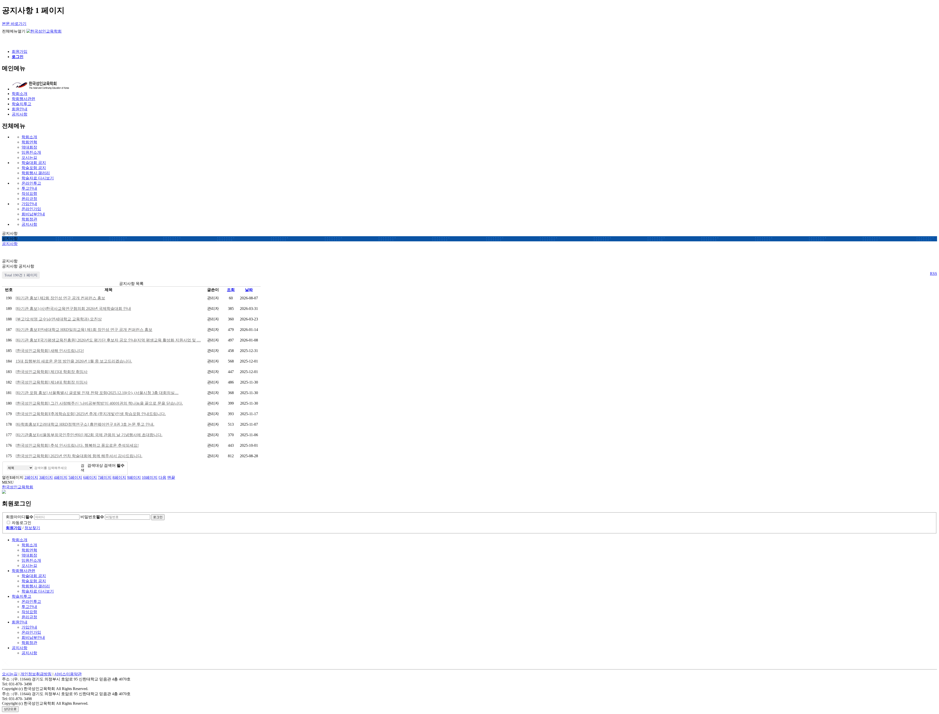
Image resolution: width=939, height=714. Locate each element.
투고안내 (29, 188)
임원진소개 (31, 152)
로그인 (158, 517)
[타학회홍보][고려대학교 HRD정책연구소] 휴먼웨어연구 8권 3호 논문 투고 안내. (85, 424)
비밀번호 (92, 517)
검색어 (114, 465)
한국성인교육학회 (17, 487)
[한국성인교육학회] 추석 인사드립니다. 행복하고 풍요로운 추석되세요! (77, 445)
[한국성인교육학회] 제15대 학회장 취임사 (52, 372)
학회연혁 (29, 142)
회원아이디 (19, 517)
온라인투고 (31, 183)
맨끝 (171, 477)
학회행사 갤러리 (36, 173)
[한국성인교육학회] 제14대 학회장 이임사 (52, 382)
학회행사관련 (23, 571)
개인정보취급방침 (36, 674)
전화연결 (5, 41)
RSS (933, 273)
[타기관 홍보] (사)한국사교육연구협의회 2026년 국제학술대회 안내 (73, 308)
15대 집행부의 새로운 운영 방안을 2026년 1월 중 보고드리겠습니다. (74, 361)
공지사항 (29, 224)
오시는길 (29, 157)
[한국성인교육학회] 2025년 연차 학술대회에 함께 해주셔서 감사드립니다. (79, 456)
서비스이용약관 (68, 674)
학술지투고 (21, 596)
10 (149, 477)
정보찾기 (32, 528)
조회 (231, 290)
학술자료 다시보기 (38, 178)
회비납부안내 (33, 214)
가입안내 (29, 204)
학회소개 (29, 137)
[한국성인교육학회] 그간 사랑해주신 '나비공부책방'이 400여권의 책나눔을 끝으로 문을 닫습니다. (99, 403)
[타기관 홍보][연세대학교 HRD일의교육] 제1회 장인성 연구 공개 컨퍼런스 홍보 (84, 330)
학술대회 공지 (34, 163)
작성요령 (29, 193)
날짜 (249, 290)
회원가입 (19, 51)
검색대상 (95, 465)
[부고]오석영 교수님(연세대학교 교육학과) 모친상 (59, 319)
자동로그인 (21, 523)
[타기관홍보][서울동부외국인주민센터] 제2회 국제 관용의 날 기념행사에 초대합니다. (89, 435)
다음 (162, 477)
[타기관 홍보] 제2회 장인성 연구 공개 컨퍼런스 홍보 (60, 298)
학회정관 (29, 219)
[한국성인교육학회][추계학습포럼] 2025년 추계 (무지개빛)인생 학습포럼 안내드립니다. (91, 414)
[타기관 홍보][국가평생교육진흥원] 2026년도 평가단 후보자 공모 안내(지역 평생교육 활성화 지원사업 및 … (108, 340)
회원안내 (19, 622)
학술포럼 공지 (34, 168)
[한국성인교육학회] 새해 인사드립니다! (50, 351)
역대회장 (29, 147)
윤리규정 (29, 199)
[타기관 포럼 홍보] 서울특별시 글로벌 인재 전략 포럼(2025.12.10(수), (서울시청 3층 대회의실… (97, 393)
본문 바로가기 (14, 24)
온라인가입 (31, 209)
